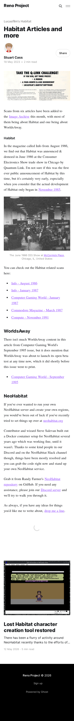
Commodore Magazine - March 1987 (37, 310)
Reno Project (16, 6)
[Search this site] (60, 6)
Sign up (38, 683)
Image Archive (19, 116)
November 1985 (49, 189)
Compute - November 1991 (30, 317)
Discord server (51, 489)
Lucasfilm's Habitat (17, 21)
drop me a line (54, 510)
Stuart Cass (13, 57)
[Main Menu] (68, 6)
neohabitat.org (53, 420)
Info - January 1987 (24, 290)
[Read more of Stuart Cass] (9, 48)
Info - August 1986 (24, 283)
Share (63, 53)
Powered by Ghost (37, 691)
